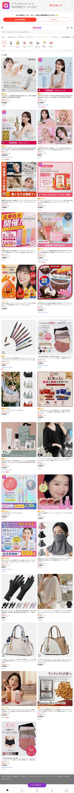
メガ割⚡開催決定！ (36, 785)
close (72, 5)
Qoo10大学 (36, 776)
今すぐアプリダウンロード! (47, 776)
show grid (60, 51)
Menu (2, 27)
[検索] (3, 32)
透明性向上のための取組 (63, 776)
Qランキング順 (69, 50)
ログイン (54, 19)
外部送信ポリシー (25, 776)
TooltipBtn (8, 103)
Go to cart (71, 27)
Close (71, 13)
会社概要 (3, 776)
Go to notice (67, 27)
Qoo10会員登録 (20, 19)
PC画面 (31, 776)
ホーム (55, 776)
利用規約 (8, 776)
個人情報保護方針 (16, 776)
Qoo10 (37, 27)
